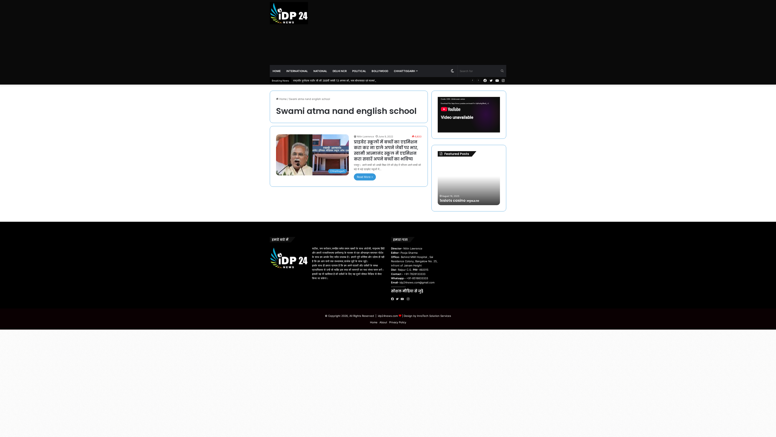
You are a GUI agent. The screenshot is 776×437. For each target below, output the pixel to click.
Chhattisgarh (404, 71)
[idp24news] (289, 13)
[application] (469, 115)
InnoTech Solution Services (434, 315)
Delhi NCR (340, 71)
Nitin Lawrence (365, 136)
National (320, 71)
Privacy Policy (397, 322)
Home (277, 71)
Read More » (365, 176)
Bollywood (380, 71)
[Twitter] (398, 299)
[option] (469, 183)
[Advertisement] (428, 32)
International (297, 71)
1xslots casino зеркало (459, 200)
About (383, 322)
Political (359, 71)
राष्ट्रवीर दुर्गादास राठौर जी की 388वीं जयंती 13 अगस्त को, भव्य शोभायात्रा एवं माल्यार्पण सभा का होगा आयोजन (345, 80)
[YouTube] (403, 299)
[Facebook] (393, 299)
